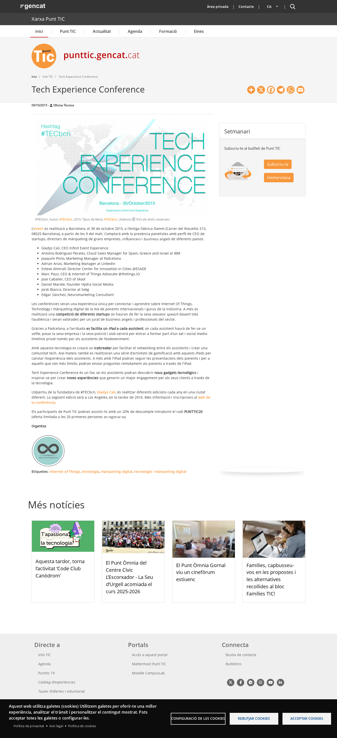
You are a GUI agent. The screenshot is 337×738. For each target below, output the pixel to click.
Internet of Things (65, 471)
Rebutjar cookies (254, 718)
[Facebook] (240, 682)
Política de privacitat (29, 726)
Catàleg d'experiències (56, 682)
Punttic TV (46, 673)
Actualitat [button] (102, 31)
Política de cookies (82, 726)
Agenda (135, 31)
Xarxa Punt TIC (48, 19)
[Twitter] (230, 682)
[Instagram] (260, 682)
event (38, 228)
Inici (39, 31)
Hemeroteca (278, 177)
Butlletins (234, 664)
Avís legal (56, 726)
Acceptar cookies (306, 718)
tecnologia (90, 471)
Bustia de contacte (241, 654)
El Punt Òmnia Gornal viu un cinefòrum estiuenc (200, 572)
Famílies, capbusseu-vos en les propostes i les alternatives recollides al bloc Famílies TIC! (271, 579)
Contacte (246, 6)
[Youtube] (270, 682)
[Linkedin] (280, 682)
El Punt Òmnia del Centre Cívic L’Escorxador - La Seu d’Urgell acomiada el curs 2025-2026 (129, 576)
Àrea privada (217, 6)
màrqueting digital (116, 471)
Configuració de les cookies (198, 718)
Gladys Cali (106, 392)
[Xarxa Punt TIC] (46, 56)
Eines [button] (199, 31)
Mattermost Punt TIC (149, 664)
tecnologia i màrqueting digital (160, 471)
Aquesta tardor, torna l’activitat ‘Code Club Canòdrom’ (60, 568)
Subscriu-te (277, 164)
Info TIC (44, 654)
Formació (168, 31)
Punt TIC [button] (68, 31)
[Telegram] (250, 682)
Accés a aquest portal (150, 654)
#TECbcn (65, 219)
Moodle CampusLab (148, 673)
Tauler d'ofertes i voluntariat (61, 691)
